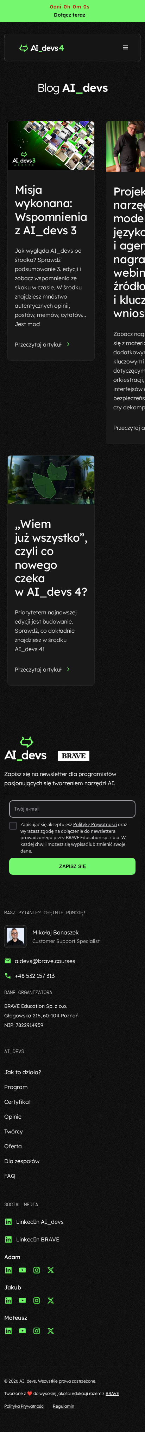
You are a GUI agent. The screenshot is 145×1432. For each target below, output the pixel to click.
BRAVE (112, 1393)
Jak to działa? (22, 1072)
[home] (40, 47)
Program (16, 1086)
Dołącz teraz (69, 15)
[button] (125, 47)
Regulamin (63, 1406)
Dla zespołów (21, 1161)
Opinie (12, 1116)
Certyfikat (17, 1101)
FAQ (9, 1175)
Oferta (13, 1146)
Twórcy (13, 1131)
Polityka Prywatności (24, 1406)
